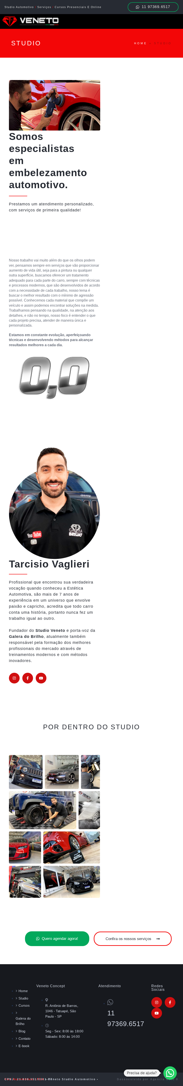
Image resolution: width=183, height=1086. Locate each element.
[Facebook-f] (27, 678)
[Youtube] (41, 678)
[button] (170, 1073)
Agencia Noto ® (164, 1079)
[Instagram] (14, 678)
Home (140, 43)
